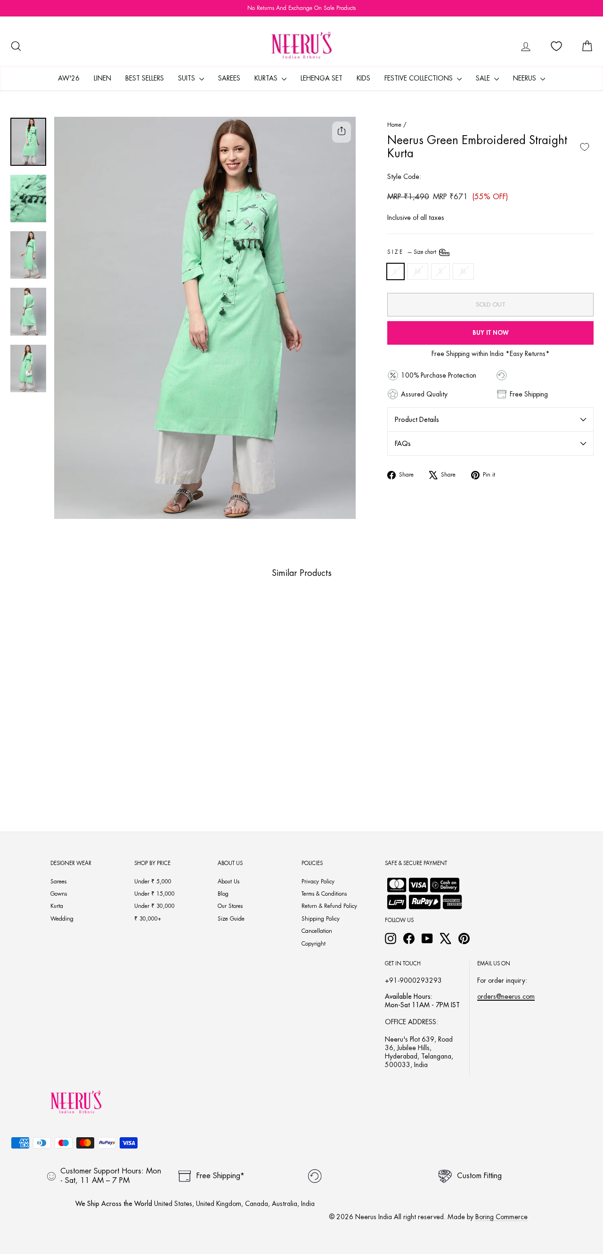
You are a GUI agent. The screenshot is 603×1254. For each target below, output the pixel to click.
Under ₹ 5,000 (152, 881)
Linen (102, 78)
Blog (223, 894)
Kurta (56, 906)
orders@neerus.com (506, 996)
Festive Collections (419, 78)
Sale (484, 78)
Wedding (61, 919)
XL (463, 271)
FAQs (403, 443)
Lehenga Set (321, 78)
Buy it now (491, 333)
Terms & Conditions (324, 894)
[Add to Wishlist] (585, 147)
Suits (187, 78)
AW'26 (69, 78)
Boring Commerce (501, 1217)
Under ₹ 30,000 (154, 906)
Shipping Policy (321, 919)
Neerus (525, 78)
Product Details (417, 419)
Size (412, 252)
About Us (228, 881)
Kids (363, 78)
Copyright (314, 944)
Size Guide (231, 919)
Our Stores (230, 906)
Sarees (229, 78)
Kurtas (266, 78)
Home (394, 125)
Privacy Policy (318, 881)
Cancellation (317, 931)
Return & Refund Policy (329, 906)
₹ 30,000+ (147, 919)
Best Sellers (144, 78)
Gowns (58, 894)
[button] (63, 765)
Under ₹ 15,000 (154, 894)
